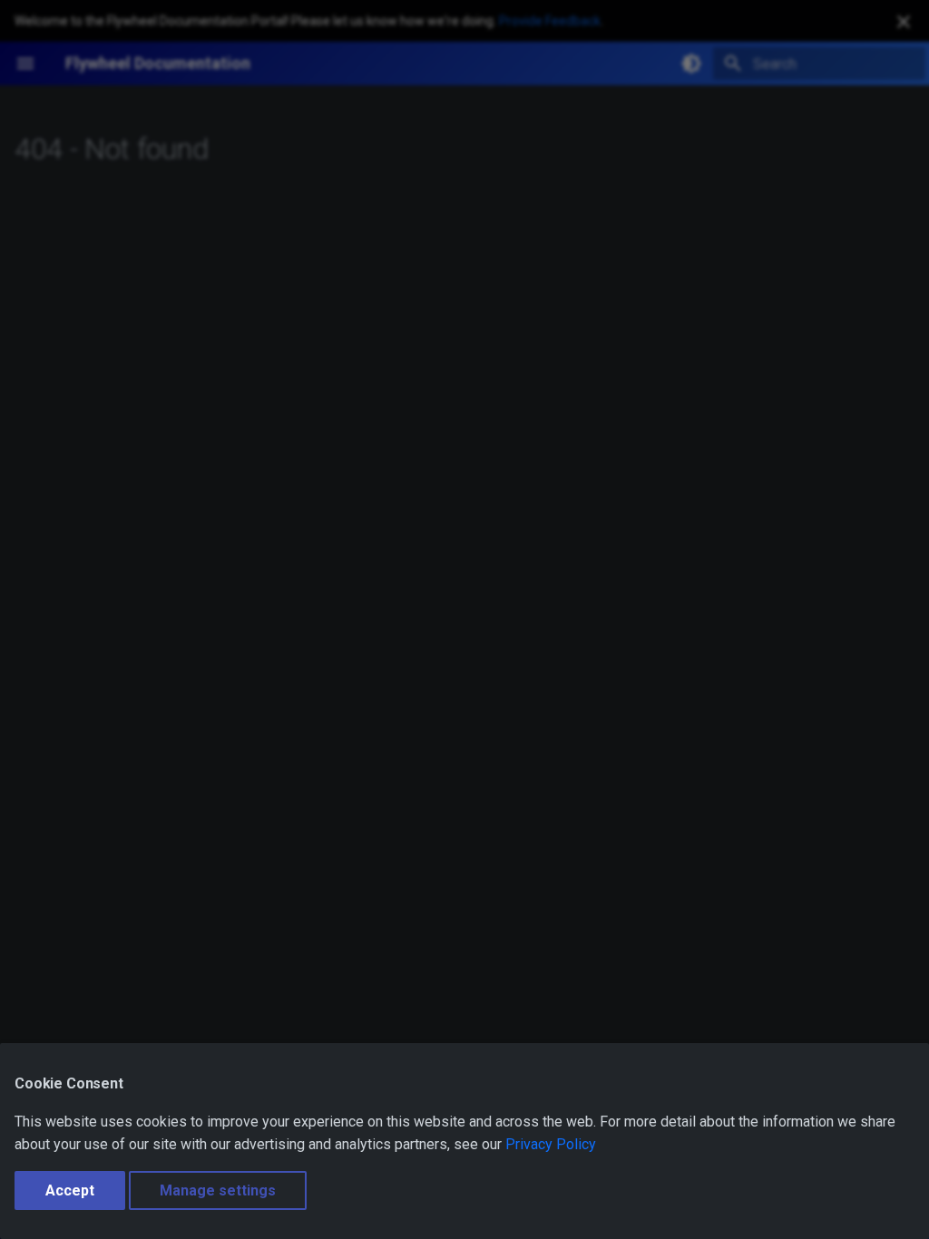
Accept (69, 1190)
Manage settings (218, 1190)
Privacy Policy (550, 1144)
